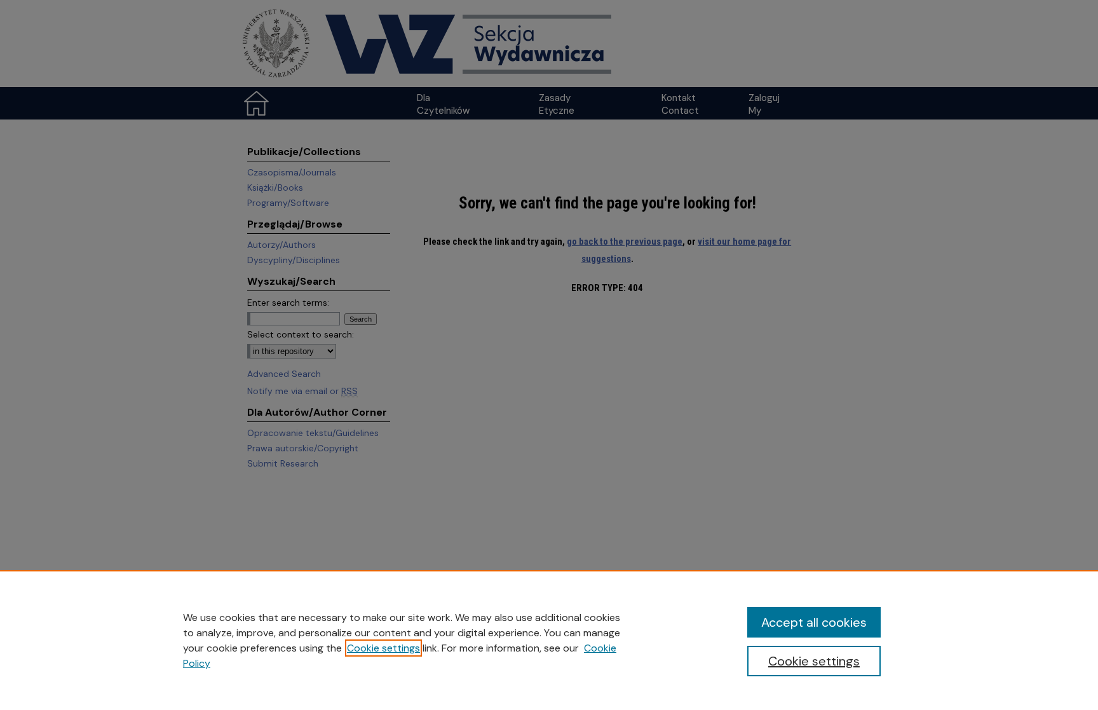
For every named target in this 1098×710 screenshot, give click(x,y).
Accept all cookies (814, 622)
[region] (549, 640)
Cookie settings (383, 648)
